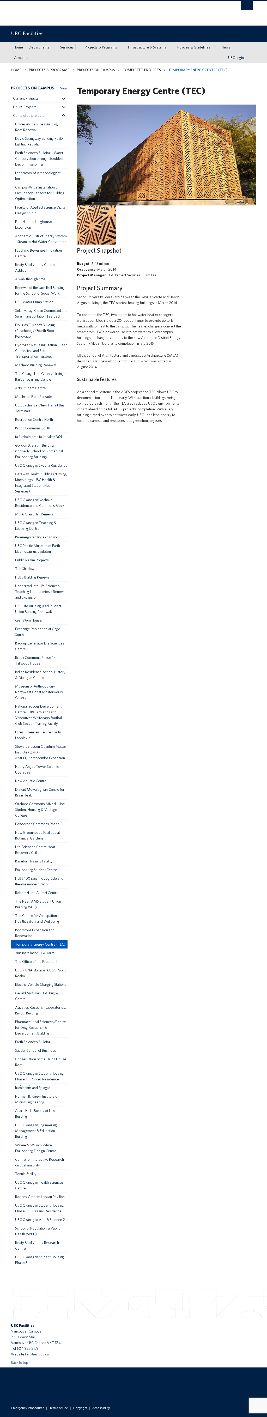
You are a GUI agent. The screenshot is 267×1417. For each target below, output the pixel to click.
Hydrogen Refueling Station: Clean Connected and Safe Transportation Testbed (41, 350)
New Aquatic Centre (30, 781)
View (64, 88)
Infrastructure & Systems (147, 47)
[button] (63, 98)
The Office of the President (36, 961)
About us (21, 58)
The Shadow (24, 569)
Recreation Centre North (34, 419)
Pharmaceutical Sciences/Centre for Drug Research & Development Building (40, 1027)
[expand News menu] (235, 47)
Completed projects (142, 70)
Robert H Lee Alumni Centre (36, 893)
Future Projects (25, 107)
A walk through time (30, 279)
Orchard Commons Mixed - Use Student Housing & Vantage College (40, 809)
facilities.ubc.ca (37, 1354)
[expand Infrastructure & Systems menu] (171, 47)
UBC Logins (237, 58)
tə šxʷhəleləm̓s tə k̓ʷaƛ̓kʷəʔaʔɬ (38, 437)
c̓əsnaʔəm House (28, 620)
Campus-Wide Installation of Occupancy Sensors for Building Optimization (39, 193)
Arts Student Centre (30, 388)
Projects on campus (96, 70)
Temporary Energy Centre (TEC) (40, 944)
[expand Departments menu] (54, 47)
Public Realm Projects (32, 560)
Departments (39, 47)
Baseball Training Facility (33, 861)
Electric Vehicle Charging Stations (40, 984)
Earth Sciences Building (33, 1042)
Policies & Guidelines (193, 47)
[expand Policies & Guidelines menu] (215, 47)
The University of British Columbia (23, 13)
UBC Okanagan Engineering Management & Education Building (36, 1131)
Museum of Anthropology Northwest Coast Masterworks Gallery (39, 692)
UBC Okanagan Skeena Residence (41, 465)
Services (67, 47)
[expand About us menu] (33, 57)
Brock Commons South (32, 428)
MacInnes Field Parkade (33, 396)
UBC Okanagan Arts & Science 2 (40, 1220)
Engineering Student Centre (36, 870)
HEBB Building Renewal (32, 577)
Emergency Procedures (27, 1408)
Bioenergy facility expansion (37, 537)
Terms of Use (59, 1408)
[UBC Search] (247, 5)
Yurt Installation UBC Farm (34, 953)
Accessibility (101, 1408)
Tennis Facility (26, 1174)
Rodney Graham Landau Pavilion (40, 1197)
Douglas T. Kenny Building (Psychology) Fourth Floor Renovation (35, 330)
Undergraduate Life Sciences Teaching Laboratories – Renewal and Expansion (40, 591)
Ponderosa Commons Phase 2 (38, 824)
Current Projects (26, 98)
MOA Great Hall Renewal (34, 514)
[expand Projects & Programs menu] (122, 47)
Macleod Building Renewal (35, 365)
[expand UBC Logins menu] (250, 57)
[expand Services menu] (78, 47)
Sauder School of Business (35, 1050)
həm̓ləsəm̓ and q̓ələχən (33, 1088)
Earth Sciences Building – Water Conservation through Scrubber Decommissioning (39, 158)
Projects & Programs (101, 47)
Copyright (80, 1408)
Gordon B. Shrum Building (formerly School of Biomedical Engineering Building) (39, 451)
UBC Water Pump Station (34, 302)
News (225, 47)
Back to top (20, 1362)
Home (18, 47)
